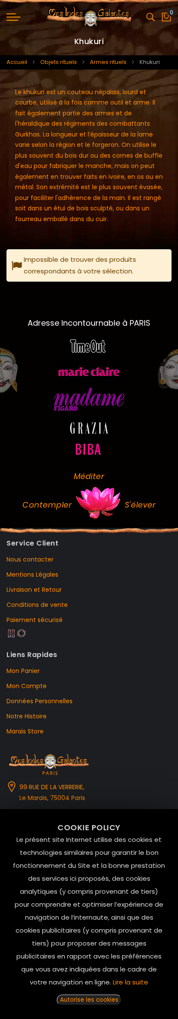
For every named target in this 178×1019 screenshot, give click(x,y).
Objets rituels (58, 62)
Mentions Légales (32, 574)
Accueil (16, 62)
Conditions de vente (37, 604)
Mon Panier (23, 671)
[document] (89, 914)
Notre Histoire (26, 716)
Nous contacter (30, 559)
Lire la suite (130, 982)
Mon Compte (26, 686)
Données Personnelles (39, 701)
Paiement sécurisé (34, 620)
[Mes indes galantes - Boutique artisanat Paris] (89, 17)
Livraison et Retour (34, 589)
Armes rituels (108, 62)
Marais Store (25, 731)
